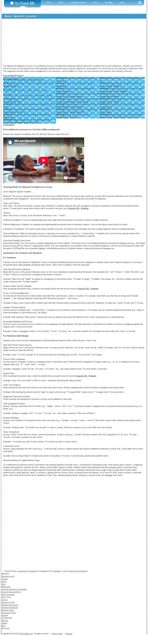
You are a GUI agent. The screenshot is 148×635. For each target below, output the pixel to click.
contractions (40, 95)
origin (45, 83)
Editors (4, 623)
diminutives (74, 117)
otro (110, 107)
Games (4, 600)
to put (137, 104)
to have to (60, 96)
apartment (75, 104)
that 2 (79, 114)
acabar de (22, 109)
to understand (70, 101)
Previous (7, 125)
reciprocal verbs (119, 117)
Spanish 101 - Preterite (78, 208)
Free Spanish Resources (13, 76)
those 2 (86, 114)
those (21, 95)
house (66, 104)
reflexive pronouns (135, 114)
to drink (129, 109)
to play (108, 112)
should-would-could (11, 112)
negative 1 (15, 99)
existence (117, 86)
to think (93, 104)
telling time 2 (135, 99)
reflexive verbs (106, 117)
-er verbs (127, 83)
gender (39, 83)
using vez (112, 94)
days (64, 81)
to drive (14, 120)
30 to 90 (95, 94)
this (11, 95)
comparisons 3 (62, 112)
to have (135, 83)
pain (139, 94)
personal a (29, 95)
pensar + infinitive (30, 114)
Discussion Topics (9, 613)
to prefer (136, 109)
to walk (29, 90)
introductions (82, 78)
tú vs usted (74, 88)
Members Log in (8, 576)
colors (58, 91)
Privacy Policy (57, 634)
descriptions (61, 86)
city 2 (5, 107)
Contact (5, 579)
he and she (81, 83)
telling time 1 (123, 99)
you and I (67, 83)
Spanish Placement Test (11, 592)
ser (127, 88)
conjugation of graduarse (27, 571)
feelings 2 (115, 96)
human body (105, 96)
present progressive (30, 104)
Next (12, 125)
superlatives (75, 112)
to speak (59, 101)
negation (21, 90)
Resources (6, 587)
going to (79, 96)
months (117, 78)
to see (66, 88)
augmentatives (62, 117)
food (74, 83)
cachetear (57, 571)
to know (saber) (76, 107)
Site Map (108, 2)
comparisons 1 (77, 109)
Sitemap (5, 621)
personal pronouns (114, 83)
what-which (44, 104)
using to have (85, 94)
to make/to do (83, 101)
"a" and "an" (30, 83)
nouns (50, 83)
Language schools (78, 2)
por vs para (16, 104)
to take (67, 109)
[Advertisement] (72, 42)
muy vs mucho (92, 99)
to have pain (119, 109)
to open (116, 101)
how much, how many (12, 101)
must (22, 112)
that (16, 95)
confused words (37, 99)
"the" (124, 78)
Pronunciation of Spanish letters (29, 79)
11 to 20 (36, 90)
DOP (5, 117)
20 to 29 (67, 94)
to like (110, 109)
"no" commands (35, 120)
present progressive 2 (117, 114)
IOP (82, 112)
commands (23, 120)
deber (47, 109)
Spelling (5, 615)
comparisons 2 (91, 109)
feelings (91, 78)
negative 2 (25, 99)
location (90, 83)
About (4, 582)
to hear (14, 109)
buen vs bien (133, 117)
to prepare (84, 104)
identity (136, 78)
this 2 (74, 114)
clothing (123, 91)
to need (109, 86)
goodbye (71, 78)
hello (65, 78)
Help (3, 584)
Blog (3, 626)
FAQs (95, 2)
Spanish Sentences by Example (14, 589)
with (118, 94)
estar (123, 88)
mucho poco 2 (79, 99)
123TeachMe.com (26, 634)
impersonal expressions (23, 122)
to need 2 (49, 99)
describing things (87, 88)
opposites (66, 91)
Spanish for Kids (8, 602)
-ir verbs (44, 90)
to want (13, 90)
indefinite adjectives (36, 109)
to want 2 (68, 99)
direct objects (45, 114)
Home (48, 2)
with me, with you (129, 94)
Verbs (60, 2)
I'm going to (70, 96)
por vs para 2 (113, 104)
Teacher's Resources (10, 605)
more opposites (113, 88)
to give (131, 104)
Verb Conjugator (8, 595)
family (129, 78)
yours (116, 91)
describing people (10, 86)
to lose (11, 117)
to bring (67, 114)
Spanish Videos (8, 610)
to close (123, 104)
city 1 (52, 104)
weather (110, 78)
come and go (16, 114)
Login (122, 2)
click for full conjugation (78, 571)
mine (111, 91)
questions (134, 88)
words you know (17, 83)
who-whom (112, 99)
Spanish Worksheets (10, 608)
